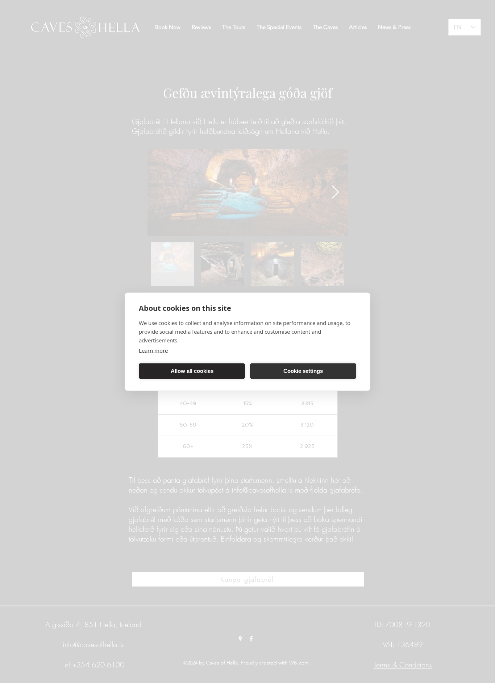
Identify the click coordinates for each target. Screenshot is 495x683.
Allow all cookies (192, 371)
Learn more (153, 350)
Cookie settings (303, 371)
